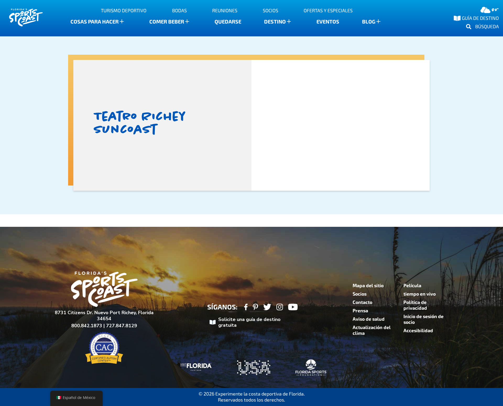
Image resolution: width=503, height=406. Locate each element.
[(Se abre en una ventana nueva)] (246, 308)
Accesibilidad (418, 331)
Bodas (179, 10)
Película (412, 286)
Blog (368, 22)
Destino (275, 22)
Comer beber (166, 22)
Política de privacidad (415, 305)
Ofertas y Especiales (328, 10)
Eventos (327, 22)
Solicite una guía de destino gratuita (249, 322)
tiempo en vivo (419, 294)
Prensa (360, 311)
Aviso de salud (369, 319)
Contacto (362, 302)
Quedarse (228, 22)
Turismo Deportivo (123, 10)
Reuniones (224, 10)
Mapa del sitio (368, 286)
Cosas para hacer (94, 22)
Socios (270, 10)
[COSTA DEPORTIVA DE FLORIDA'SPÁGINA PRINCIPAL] (21, 18)
